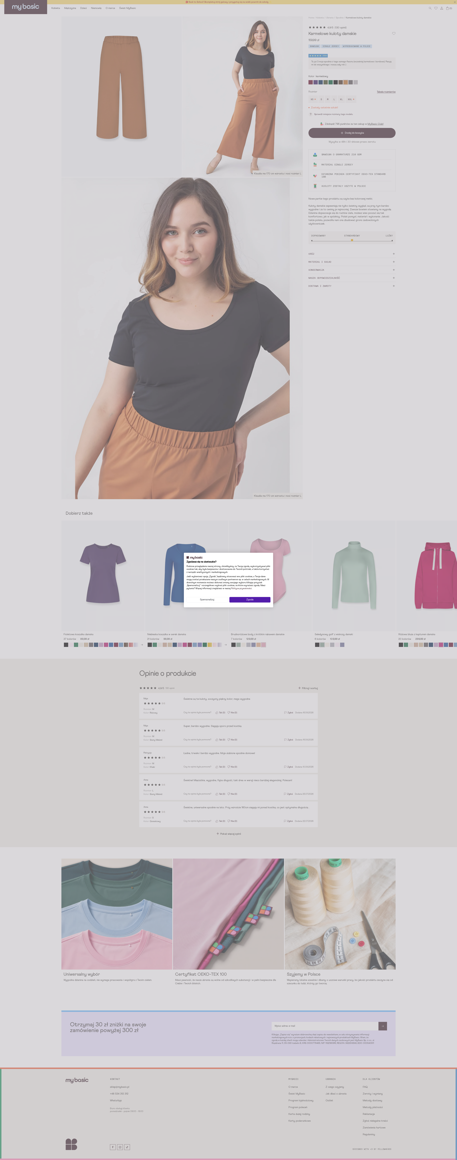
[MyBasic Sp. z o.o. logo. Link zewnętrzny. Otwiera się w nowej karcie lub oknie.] (195, 557)
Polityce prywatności (241, 588)
